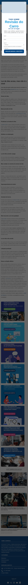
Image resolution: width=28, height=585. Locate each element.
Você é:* (5, 43)
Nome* (5, 35)
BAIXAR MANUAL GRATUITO (14, 51)
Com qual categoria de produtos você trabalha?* (13, 46)
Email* (5, 39)
